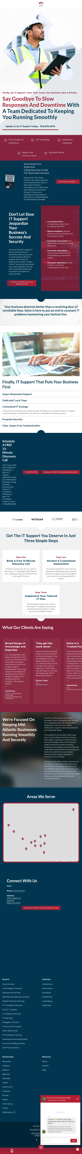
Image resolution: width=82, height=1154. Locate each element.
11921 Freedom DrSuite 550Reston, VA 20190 (14, 900)
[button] (45, 843)
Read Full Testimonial (6, 686)
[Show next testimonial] (77, 627)
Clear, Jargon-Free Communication (21, 425)
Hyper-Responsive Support (17, 394)
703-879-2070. (10, 504)
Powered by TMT (36, 1129)
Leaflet (40, 861)
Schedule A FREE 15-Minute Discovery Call (21, 283)
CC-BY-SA (65, 861)
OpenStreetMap (52, 861)
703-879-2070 (31, 472)
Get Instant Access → (67, 182)
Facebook (37, 1140)
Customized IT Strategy (15, 406)
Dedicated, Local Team (14, 400)
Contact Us (12, 1150)
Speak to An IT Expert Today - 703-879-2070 (30, 126)
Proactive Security (12, 412)
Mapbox (76, 861)
